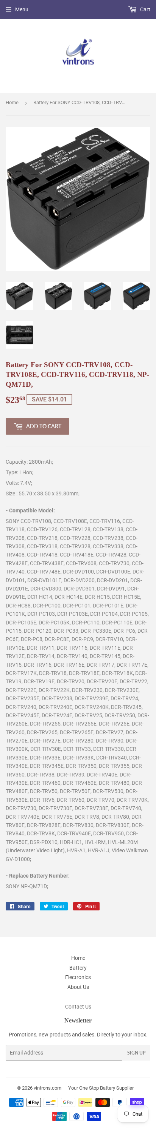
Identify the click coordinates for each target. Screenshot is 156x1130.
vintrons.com (47, 1088)
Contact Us (78, 1007)
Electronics (78, 977)
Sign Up (136, 1053)
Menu (21, 9)
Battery (78, 968)
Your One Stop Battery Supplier (101, 1088)
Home (12, 102)
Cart (144, 9)
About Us (78, 987)
